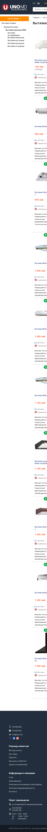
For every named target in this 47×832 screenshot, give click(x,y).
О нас (11, 777)
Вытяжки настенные (16, 40)
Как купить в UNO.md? (17, 761)
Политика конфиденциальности (22, 788)
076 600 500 (16, 731)
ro (34, 3)
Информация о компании (22, 773)
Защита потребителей (18, 765)
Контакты (13, 792)
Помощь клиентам (19, 746)
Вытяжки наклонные (16, 38)
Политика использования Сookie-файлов (25, 784)
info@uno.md (17, 735)
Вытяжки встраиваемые (14, 34)
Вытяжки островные (16, 46)
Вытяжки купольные (16, 43)
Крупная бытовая (11, 27)
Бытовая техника (9, 23)
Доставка (13, 754)
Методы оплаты (15, 750)
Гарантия (12, 757)
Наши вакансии (15, 781)
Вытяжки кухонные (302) (16, 30)
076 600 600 (16, 727)
